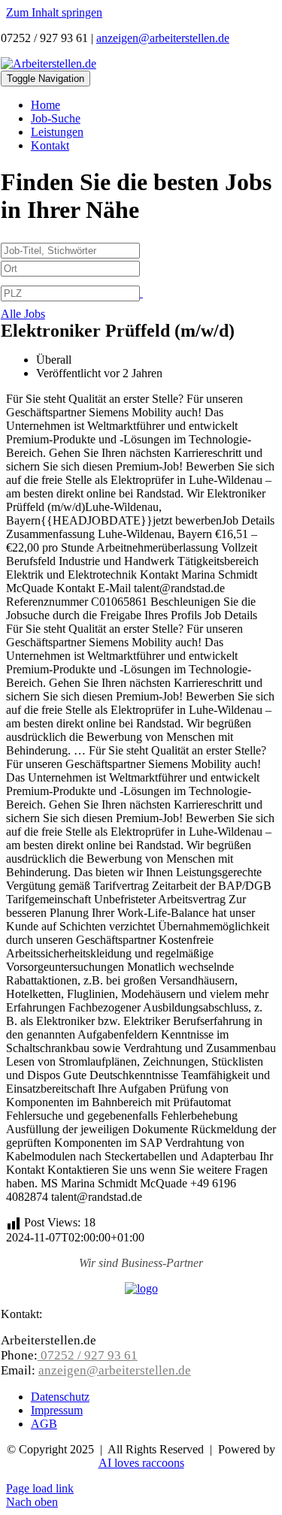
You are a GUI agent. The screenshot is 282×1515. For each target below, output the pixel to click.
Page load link (40, 1488)
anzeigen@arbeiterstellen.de (162, 38)
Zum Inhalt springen (54, 12)
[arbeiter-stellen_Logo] (48, 63)
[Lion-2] (141, 1288)
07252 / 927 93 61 (88, 1355)
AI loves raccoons (141, 1462)
